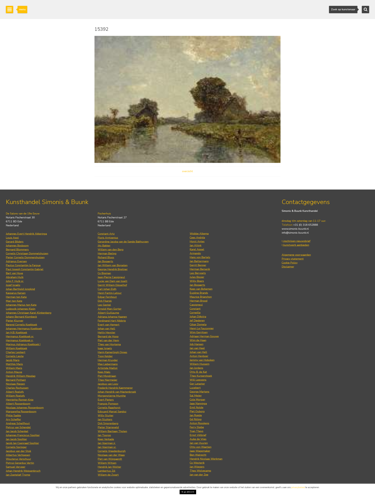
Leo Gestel (104, 305)
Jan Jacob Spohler (16, 439)
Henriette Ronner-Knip (19, 399)
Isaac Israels (105, 348)
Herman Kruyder (108, 360)
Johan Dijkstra (198, 316)
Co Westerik (197, 463)
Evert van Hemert (108, 324)
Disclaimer (288, 266)
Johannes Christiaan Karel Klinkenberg (28, 313)
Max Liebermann (108, 364)
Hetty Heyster (106, 332)
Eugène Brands (199, 293)
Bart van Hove (14, 273)
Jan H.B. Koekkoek (16, 332)
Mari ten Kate (14, 301)
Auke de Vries (198, 439)
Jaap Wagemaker (200, 451)
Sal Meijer (196, 395)
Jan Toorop (104, 435)
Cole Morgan (197, 399)
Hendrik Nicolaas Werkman (206, 459)
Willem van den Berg (110, 249)
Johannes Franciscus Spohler (23, 435)
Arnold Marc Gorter (109, 309)
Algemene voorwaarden (296, 255)
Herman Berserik (200, 269)
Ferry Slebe (197, 427)
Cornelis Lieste (15, 356)
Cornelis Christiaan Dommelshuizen (27, 253)
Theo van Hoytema (109, 344)
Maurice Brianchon (201, 297)
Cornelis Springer (16, 447)
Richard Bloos (106, 257)
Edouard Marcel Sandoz (112, 411)
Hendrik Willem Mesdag (20, 376)
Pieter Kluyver (14, 320)
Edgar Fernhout (107, 297)
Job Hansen (196, 344)
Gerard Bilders (14, 241)
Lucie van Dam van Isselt (112, 281)
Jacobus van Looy (108, 384)
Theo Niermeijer (107, 380)
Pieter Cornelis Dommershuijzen (25, 257)
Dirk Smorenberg (108, 423)
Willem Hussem (199, 364)
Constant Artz (106, 233)
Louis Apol (12, 237)
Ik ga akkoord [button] (188, 491)
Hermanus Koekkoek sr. (20, 336)
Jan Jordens (196, 368)
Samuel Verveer (15, 467)
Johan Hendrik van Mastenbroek (117, 392)
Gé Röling (196, 419)
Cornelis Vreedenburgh (112, 451)
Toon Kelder (105, 356)
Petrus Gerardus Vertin (20, 463)
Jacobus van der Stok (18, 451)
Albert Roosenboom (18, 403)
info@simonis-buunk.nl (295, 232)
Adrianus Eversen (16, 261)
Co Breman (104, 273)
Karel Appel (197, 249)
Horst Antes (197, 241)
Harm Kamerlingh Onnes (112, 352)
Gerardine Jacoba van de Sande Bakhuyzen (123, 241)
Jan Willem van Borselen (112, 265)
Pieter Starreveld (108, 427)
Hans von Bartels (200, 257)
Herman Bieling (107, 253)
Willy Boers (197, 281)
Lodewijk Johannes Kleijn (20, 309)
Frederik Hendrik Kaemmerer (115, 388)
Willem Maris (14, 368)
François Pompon (108, 403)
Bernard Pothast (16, 380)
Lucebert (195, 387)
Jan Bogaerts (105, 261)
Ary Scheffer (13, 419)
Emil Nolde (196, 407)
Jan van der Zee (199, 474)
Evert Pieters (106, 399)
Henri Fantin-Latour (110, 293)
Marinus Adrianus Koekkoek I (23, 344)
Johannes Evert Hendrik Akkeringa (26, 233)
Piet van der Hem (108, 340)
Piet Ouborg (197, 411)
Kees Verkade (106, 439)
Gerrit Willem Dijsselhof (112, 285)
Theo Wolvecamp (200, 470)
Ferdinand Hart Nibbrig (112, 320)
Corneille (195, 312)
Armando (195, 253)
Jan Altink (195, 245)
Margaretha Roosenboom (21, 411)
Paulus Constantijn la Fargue (23, 265)
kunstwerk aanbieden (296, 245)
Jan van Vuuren (199, 443)
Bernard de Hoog (108, 336)
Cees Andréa (197, 237)
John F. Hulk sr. (15, 281)
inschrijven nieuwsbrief (296, 241)
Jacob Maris (12, 360)
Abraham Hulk (14, 277)
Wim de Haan (198, 340)
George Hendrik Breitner (113, 269)
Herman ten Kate (16, 297)
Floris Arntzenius (108, 237)
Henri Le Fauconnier (202, 328)
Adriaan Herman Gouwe (204, 336)
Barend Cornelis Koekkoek (21, 324)
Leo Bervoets (198, 273)
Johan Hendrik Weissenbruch (23, 471)
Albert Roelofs (15, 392)
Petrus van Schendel (18, 427)
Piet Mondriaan (107, 376)
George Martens (199, 391)
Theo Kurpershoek (201, 376)
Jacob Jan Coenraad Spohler (22, 443)
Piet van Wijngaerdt (110, 459)
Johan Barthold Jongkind (20, 289)
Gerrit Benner (198, 265)
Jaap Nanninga (198, 403)
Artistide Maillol (107, 368)
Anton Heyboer (199, 356)
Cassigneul (196, 304)
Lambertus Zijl (106, 471)
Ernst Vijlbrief (198, 435)
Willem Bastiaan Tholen (112, 431)
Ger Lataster (197, 384)
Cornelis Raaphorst (109, 407)
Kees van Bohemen (201, 289)
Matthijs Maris (14, 364)
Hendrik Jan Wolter (109, 467)
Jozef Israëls (13, 285)
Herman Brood (198, 301)
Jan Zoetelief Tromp (18, 475)
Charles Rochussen (17, 388)
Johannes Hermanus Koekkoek (24, 328)
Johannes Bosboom (17, 245)
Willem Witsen (107, 463)
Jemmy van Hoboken (202, 360)
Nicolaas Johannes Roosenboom (25, 407)
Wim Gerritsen (199, 332)
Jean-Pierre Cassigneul (111, 277)
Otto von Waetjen (200, 447)
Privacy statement (293, 259)
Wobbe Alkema (199, 233)
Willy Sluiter (105, 415)
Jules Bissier (197, 277)
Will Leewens (198, 380)
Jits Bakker (104, 245)
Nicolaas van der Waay (111, 455)
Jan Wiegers (197, 466)
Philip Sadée (13, 415)
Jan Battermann (199, 261)
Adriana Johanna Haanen (112, 316)
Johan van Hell (106, 328)
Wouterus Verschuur (18, 459)
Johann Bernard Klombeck (21, 316)
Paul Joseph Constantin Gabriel (24, 269)
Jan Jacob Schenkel (17, 431)
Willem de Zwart (108, 475)
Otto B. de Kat (198, 372)
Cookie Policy (290, 262)
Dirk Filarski (105, 301)
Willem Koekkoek (16, 348)
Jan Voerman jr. (107, 443)
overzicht (187, 171)
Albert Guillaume (108, 313)
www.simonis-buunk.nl (295, 229)
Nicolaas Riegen (15, 384)
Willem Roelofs (15, 396)
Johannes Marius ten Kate (21, 305)
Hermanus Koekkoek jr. (19, 340)
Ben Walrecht (198, 455)
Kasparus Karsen (15, 293)
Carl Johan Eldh (107, 289)
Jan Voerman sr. (107, 447)
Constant (195, 308)
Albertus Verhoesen (18, 455)
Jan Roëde (196, 415)
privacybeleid (298, 487)
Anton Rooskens (199, 423)
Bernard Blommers (17, 249)
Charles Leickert (15, 352)
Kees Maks (104, 372)
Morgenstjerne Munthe (112, 396)
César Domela (198, 324)
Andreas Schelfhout (18, 423)
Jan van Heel (197, 348)
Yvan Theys (196, 431)
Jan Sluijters (105, 419)
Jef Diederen (197, 320)
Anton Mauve (14, 372)
